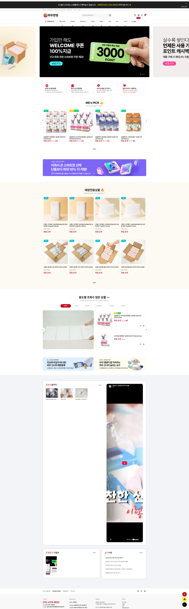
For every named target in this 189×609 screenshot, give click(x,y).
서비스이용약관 (46, 591)
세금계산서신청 (69, 9)
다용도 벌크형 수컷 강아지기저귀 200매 (55, 267)
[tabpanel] (94, 167)
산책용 (76, 306)
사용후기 (74, 9)
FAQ (59, 9)
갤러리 (51, 385)
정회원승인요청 (49, 9)
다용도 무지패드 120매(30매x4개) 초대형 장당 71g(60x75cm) (107, 225)
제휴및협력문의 (125, 607)
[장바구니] (143, 326)
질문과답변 (63, 9)
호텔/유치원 (99, 306)
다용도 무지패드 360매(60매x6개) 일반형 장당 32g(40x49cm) (55, 225)
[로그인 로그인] (138, 15)
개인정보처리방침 (56, 591)
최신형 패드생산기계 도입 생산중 (113, 565)
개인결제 (55, 9)
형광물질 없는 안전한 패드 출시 (112, 573)
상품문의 (79, 9)
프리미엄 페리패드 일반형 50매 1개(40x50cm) (128, 336)
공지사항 (124, 602)
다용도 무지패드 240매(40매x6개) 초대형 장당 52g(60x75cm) (133, 225)
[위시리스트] (140, 326)
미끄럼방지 (111, 306)
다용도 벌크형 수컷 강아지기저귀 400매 (81, 267)
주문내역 (44, 9)
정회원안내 (65, 591)
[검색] (110, 15)
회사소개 (73, 591)
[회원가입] (142, 15)
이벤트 (52, 553)
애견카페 (87, 306)
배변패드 (66, 306)
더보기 (94, 149)
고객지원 (125, 24)
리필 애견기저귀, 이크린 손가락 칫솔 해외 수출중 (116, 561)
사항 (108, 553)
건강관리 (123, 306)
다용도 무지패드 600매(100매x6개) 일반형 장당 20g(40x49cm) (81, 225)
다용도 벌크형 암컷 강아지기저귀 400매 (132, 267)
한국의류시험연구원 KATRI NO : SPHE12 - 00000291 (118, 569)
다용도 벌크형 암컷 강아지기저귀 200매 (106, 267)
